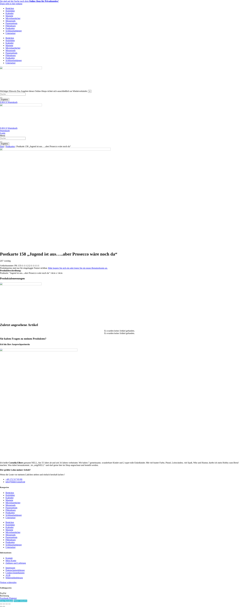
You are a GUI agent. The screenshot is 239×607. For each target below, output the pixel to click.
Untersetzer (10, 33)
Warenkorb (5, 130)
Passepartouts (11, 23)
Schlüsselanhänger (14, 31)
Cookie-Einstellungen (15, 573)
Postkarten (10, 28)
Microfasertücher (13, 18)
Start (2, 146)
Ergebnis (4, 100)
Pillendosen (11, 26)
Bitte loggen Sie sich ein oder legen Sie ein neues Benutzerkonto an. (78, 268)
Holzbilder (10, 11)
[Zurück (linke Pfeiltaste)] (1, 606)
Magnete (9, 16)
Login (2, 133)
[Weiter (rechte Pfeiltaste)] (4, 606)
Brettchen (10, 8)
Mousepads (10, 21)
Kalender (10, 13)
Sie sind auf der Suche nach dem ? (29, 1)
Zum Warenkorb (6, 601)
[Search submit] (1, 97)
